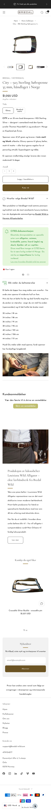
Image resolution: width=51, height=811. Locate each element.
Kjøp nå (25, 188)
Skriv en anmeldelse (26, 406)
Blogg (5, 728)
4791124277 (7, 752)
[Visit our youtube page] (33, 773)
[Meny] (4, 12)
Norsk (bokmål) (24, 789)
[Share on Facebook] (23, 274)
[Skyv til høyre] (46, 67)
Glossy (8, 110)
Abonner (25, 669)
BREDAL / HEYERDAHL (13, 78)
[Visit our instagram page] (10, 773)
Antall (5, 166)
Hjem (5, 709)
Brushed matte (19, 110)
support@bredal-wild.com (14, 746)
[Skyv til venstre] (4, 67)
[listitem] (25, 4)
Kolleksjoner (8, 714)
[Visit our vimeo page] (27, 773)
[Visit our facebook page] (4, 773)
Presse (5, 733)
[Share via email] (27, 274)
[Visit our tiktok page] (22, 773)
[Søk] (42, 12)
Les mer (15, 540)
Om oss (6, 719)
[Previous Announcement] (4, 4)
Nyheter (6, 723)
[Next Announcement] (46, 4)
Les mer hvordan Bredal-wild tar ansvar (28, 262)
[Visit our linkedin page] (16, 773)
